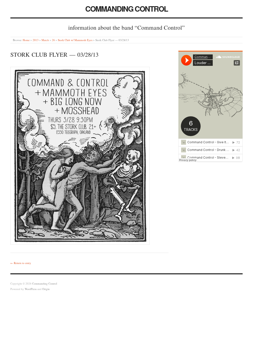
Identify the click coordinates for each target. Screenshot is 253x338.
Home (26, 40)
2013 (36, 40)
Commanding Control (126, 8)
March (45, 40)
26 (53, 40)
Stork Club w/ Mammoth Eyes (75, 40)
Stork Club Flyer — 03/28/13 (54, 54)
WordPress (31, 289)
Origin (46, 289)
